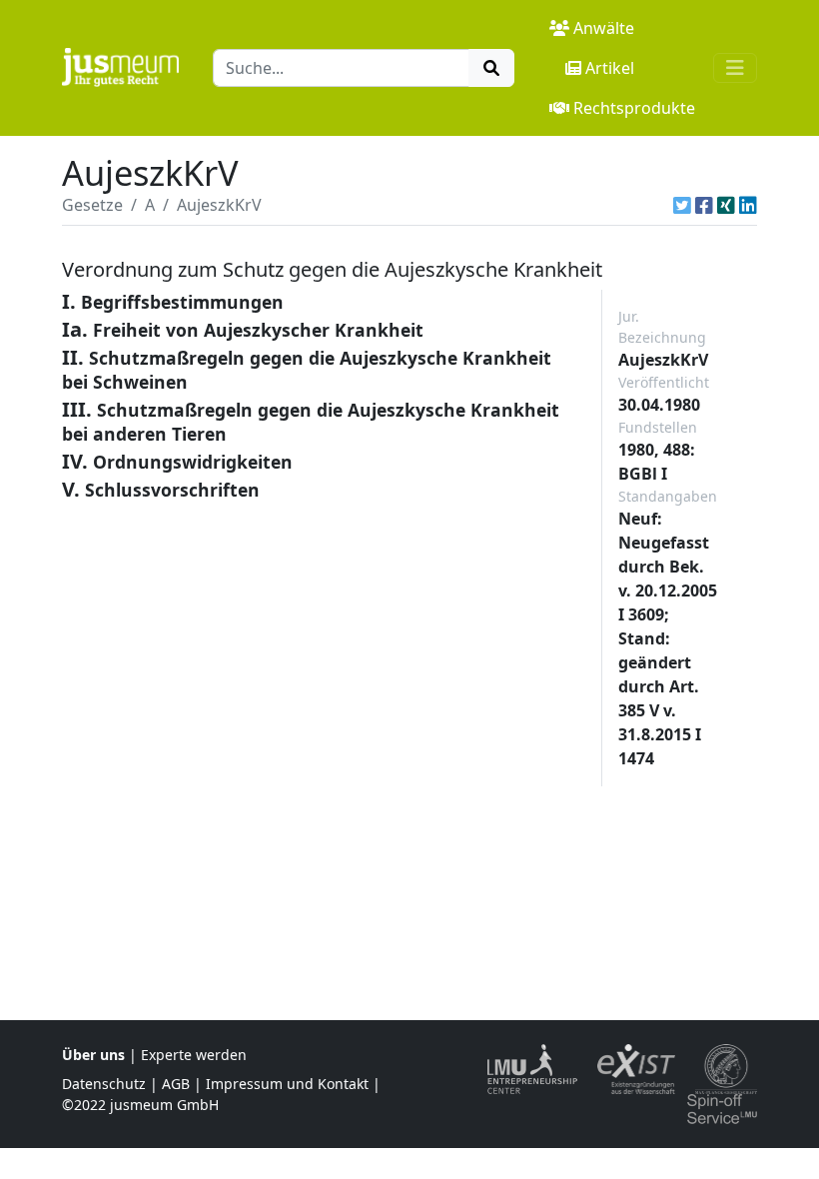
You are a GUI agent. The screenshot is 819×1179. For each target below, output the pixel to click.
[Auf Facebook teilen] (704, 205)
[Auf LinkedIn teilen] (748, 205)
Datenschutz (104, 1083)
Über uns (93, 1054)
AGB (176, 1083)
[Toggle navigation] (735, 68)
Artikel (609, 68)
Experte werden (194, 1054)
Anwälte (603, 28)
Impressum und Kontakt (287, 1083)
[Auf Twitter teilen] (682, 205)
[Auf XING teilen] (726, 205)
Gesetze (92, 205)
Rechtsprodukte (634, 108)
